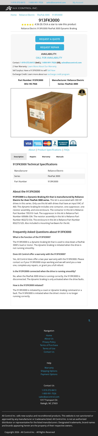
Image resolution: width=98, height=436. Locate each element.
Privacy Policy (49, 342)
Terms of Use (49, 348)
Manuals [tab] (59, 156)
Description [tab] (19, 156)
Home (14, 14)
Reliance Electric (27, 14)
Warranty (49, 367)
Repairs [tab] (33, 156)
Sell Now (51, 70)
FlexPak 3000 (43, 14)
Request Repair (49, 47)
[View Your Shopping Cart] (85, 2)
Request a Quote (49, 39)
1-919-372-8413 (18, 2)
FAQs (67, 149)
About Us (49, 338)
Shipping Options (49, 371)
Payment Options (49, 374)
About (32, 149)
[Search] (88, 8)
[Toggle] (93, 8)
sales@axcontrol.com (56, 2)
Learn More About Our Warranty (42, 66)
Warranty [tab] (46, 156)
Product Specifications (50, 149)
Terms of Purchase (49, 345)
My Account (78, 2)
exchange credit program (59, 74)
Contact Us (49, 351)
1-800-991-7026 (36, 2)
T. (89, 320)
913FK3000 (57, 14)
